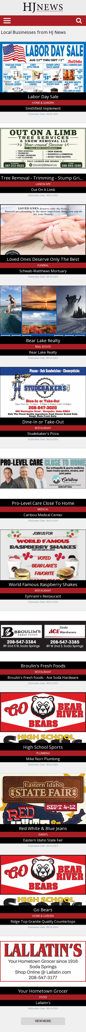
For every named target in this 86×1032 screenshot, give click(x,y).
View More (43, 1021)
